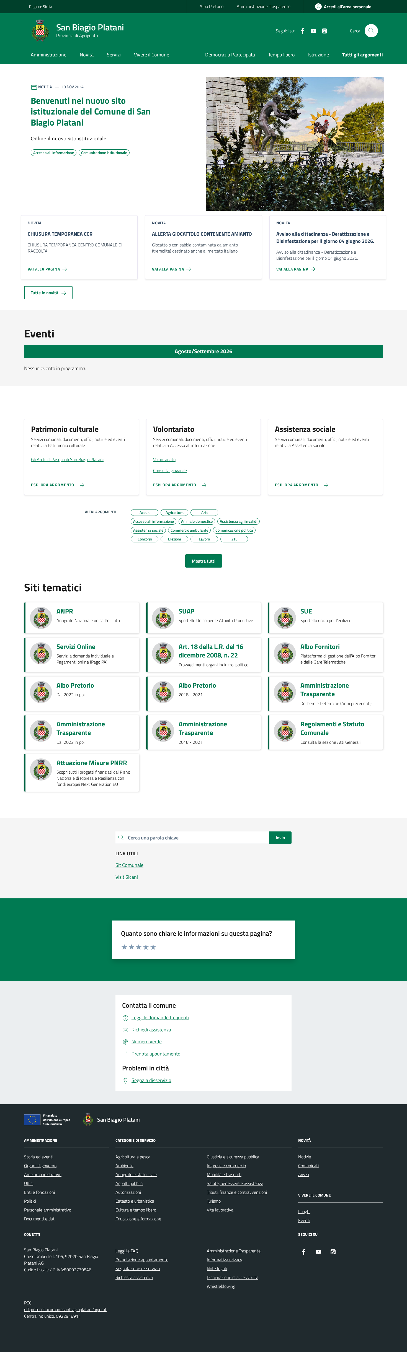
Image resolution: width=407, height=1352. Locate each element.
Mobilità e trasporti (224, 1174)
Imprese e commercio (226, 1165)
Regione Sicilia (40, 6)
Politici (30, 1201)
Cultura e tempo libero (135, 1210)
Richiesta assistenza (134, 1277)
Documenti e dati (39, 1218)
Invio (280, 837)
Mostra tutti (203, 561)
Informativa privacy (224, 1259)
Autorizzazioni (128, 1192)
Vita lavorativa (220, 1210)
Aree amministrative (42, 1174)
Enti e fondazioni (39, 1192)
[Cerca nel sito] (371, 30)
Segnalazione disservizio (137, 1268)
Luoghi (304, 1211)
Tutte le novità (45, 292)
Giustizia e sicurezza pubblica (233, 1156)
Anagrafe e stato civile (136, 1174)
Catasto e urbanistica (134, 1201)
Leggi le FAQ (126, 1250)
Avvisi (303, 1174)
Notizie (304, 1156)
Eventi (304, 1220)
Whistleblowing (221, 1286)
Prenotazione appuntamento (141, 1259)
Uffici (28, 1183)
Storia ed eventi (38, 1156)
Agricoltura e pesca (132, 1156)
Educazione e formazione (138, 1218)
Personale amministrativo (47, 1210)
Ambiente (124, 1165)
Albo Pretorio (211, 6)
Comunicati (308, 1165)
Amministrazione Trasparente (263, 6)
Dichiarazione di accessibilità (232, 1277)
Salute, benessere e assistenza (235, 1183)
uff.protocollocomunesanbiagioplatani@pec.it (65, 1309)
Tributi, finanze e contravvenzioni (237, 1192)
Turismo (214, 1201)
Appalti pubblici (129, 1183)
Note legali (217, 1268)
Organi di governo (40, 1165)
